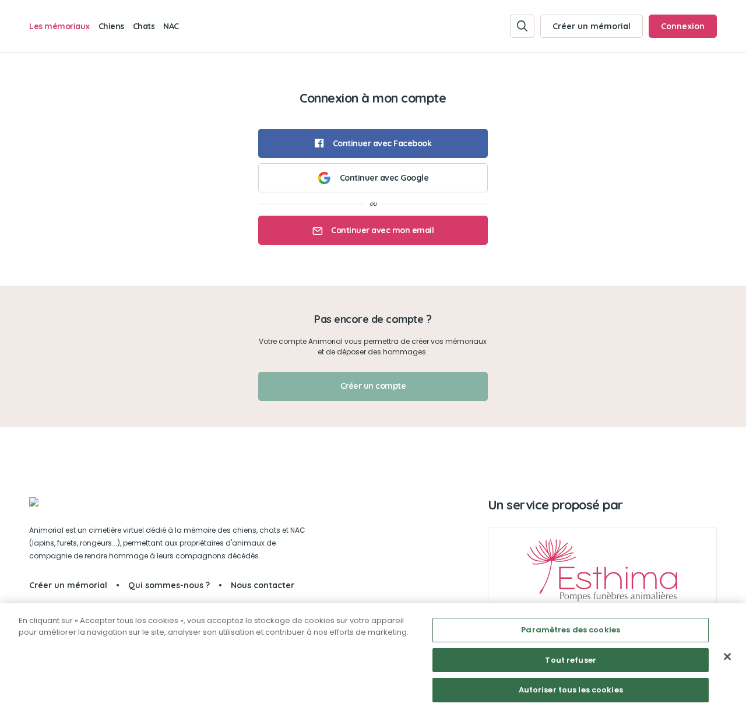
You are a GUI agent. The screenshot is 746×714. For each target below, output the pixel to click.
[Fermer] (727, 657)
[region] (373, 658)
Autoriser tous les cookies (571, 689)
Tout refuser (570, 660)
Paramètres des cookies (570, 629)
